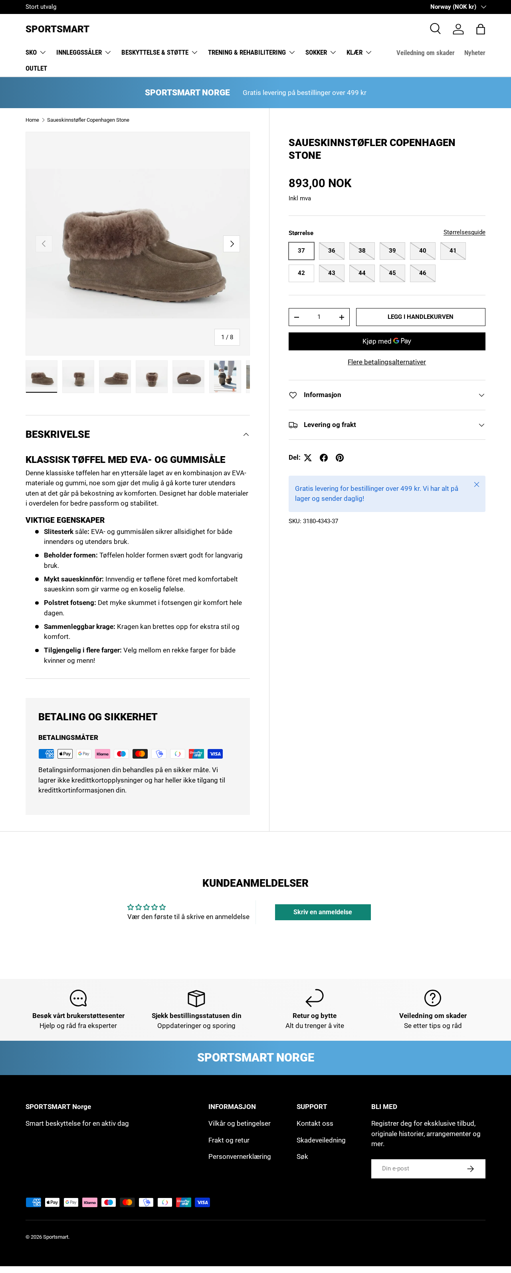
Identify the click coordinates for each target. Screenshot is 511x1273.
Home (32, 120)
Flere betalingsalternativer (387, 362)
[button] (480, 29)
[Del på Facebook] (324, 458)
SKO (31, 52)
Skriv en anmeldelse (322, 912)
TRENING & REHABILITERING (247, 52)
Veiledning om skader (425, 53)
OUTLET (36, 68)
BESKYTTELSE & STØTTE (154, 52)
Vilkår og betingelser (239, 1123)
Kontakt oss (315, 1123)
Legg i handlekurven (421, 316)
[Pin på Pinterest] (340, 458)
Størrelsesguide (464, 232)
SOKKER (316, 52)
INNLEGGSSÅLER (79, 52)
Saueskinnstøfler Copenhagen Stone (88, 120)
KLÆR (354, 52)
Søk (302, 1156)
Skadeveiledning (321, 1140)
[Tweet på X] (308, 458)
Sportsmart (55, 1237)
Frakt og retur (229, 1140)
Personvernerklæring (239, 1156)
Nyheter (474, 53)
